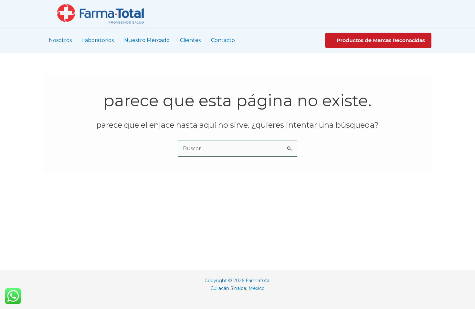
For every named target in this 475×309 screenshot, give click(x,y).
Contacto (223, 40)
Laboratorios (98, 40)
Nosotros (60, 40)
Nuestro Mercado (147, 40)
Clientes (190, 40)
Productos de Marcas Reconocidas (381, 40)
